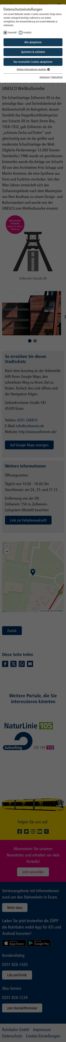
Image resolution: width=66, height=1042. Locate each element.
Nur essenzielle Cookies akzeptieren (33, 62)
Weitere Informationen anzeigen (32, 69)
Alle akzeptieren (33, 42)
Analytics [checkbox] (27, 32)
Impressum (45, 77)
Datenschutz (56, 77)
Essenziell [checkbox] (12, 32)
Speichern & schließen (33, 52)
